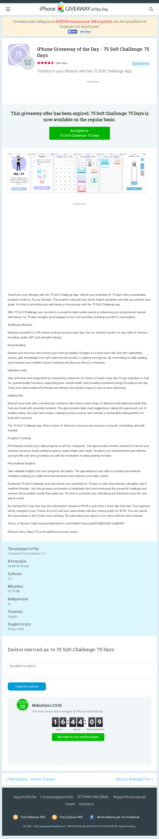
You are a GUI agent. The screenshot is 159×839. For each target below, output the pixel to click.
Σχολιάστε (140, 63)
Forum (70, 804)
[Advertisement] (95, 93)
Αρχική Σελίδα (24, 797)
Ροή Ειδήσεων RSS (33, 817)
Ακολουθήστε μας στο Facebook (118, 817)
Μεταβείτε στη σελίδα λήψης (78, 737)
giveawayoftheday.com (52, 826)
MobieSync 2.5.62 (47, 705)
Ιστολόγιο (86, 804)
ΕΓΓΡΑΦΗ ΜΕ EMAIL (93, 797)
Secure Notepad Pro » (134, 779)
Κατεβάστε (79, 133)
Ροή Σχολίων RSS (71, 817)
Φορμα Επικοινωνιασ (129, 797)
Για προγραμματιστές (57, 797)
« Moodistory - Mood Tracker (30, 779)
